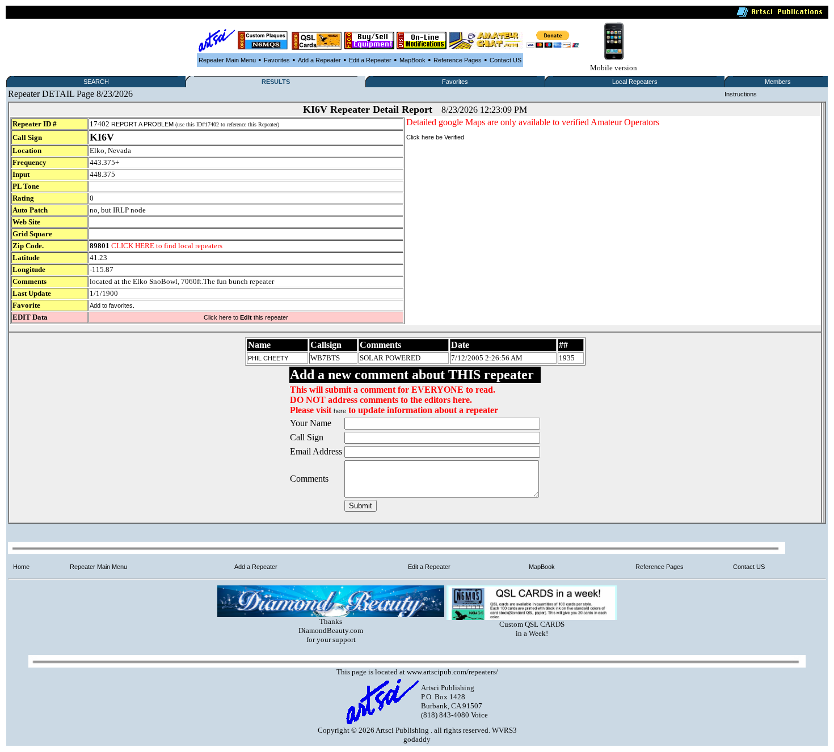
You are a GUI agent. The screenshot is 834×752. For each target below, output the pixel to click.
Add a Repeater (319, 60)
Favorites (277, 60)
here (340, 410)
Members (778, 81)
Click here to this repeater (246, 317)
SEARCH (96, 81)
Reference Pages (457, 60)
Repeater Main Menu (227, 60)
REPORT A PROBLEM (142, 124)
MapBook (412, 60)
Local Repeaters (635, 81)
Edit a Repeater (370, 60)
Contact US (505, 60)
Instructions (741, 94)
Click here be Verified (435, 137)
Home (21, 566)
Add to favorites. (112, 305)
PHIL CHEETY (268, 358)
